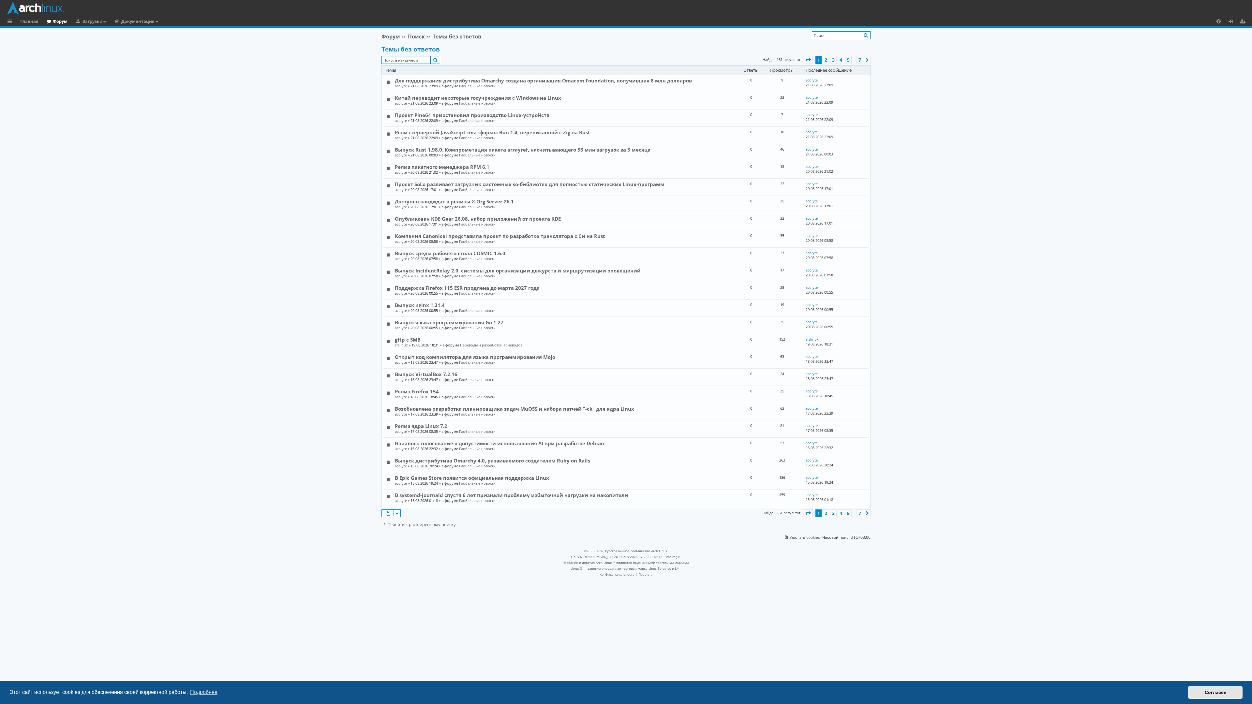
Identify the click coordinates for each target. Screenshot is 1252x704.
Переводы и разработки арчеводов (491, 345)
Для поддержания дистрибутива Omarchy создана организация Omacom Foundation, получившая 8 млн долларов (543, 80)
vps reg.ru (673, 556)
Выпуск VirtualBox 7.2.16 (426, 374)
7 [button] (859, 60)
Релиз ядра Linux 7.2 (421, 426)
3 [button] (833, 60)
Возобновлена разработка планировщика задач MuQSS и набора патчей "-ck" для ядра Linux (514, 408)
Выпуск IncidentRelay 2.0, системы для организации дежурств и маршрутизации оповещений (518, 270)
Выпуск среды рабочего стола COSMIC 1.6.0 (450, 253)
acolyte (401, 85)
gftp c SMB (408, 339)
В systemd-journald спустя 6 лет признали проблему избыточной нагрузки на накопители (511, 495)
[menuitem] (1219, 21)
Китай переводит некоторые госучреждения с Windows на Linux (478, 98)
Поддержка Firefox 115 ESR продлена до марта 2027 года (467, 288)
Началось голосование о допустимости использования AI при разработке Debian (499, 443)
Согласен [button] (1215, 692)
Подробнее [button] (203, 692)
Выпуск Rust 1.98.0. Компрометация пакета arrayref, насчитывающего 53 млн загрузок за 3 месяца (522, 149)
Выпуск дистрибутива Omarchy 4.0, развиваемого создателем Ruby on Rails (492, 460)
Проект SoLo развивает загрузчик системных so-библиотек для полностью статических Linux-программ (529, 184)
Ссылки (11, 22)
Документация (138, 21)
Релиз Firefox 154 (417, 391)
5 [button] (848, 60)
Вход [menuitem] (1233, 22)
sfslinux (401, 345)
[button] (808, 60)
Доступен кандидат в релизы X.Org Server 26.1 (454, 201)
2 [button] (826, 60)
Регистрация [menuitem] (1244, 22)
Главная (29, 21)
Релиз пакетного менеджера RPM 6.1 (442, 167)
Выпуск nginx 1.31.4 (420, 305)
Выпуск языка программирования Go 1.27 (449, 322)
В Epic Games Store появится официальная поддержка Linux (472, 478)
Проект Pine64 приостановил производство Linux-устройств (472, 115)
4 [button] (841, 60)
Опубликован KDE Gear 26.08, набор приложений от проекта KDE (478, 218)
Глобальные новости (477, 85)
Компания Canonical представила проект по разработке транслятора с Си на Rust (500, 236)
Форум (60, 21)
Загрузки (92, 21)
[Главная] (627, 8)
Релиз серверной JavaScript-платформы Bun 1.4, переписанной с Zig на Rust (492, 132)
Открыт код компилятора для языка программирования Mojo (475, 357)
